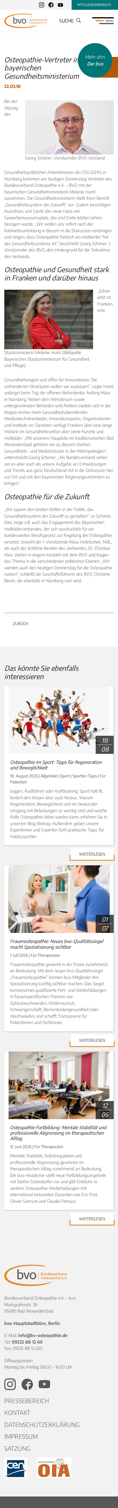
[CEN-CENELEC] (16, 1467)
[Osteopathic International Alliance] (54, 1467)
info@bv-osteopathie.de (42, 1335)
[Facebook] (51, 4)
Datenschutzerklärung (42, 1424)
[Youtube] (60, 4)
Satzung (17, 1448)
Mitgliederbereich (94, 5)
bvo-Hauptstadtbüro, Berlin (32, 1323)
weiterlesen (92, 854)
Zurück (20, 623)
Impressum (21, 1436)
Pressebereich (26, 1401)
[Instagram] (41, 4)
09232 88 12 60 (27, 1341)
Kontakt (17, 1412)
